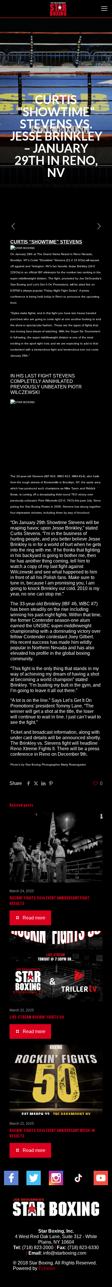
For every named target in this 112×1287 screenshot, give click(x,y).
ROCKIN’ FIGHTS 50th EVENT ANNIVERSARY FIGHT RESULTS (49, 900)
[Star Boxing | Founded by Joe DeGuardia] (58, 8)
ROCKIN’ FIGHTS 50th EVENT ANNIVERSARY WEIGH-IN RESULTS (52, 1133)
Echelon (46, 1268)
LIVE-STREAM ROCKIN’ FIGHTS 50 (36, 1017)
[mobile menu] (104, 9)
